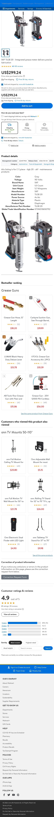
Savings (30, 8)
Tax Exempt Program (10, 750)
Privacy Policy (8, 763)
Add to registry (40, 145)
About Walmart (8, 683)
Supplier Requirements (11, 701)
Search (48, 648)
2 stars (4, 632)
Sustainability (7, 697)
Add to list (14, 145)
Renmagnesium (39, 3)
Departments (10, 8)
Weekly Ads (36, 671)
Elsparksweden (7, 3)
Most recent (15, 642)
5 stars (4, 623)
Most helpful (8, 648)
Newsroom (7, 690)
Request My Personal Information (15, 770)
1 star (5, 634)
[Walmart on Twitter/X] (8, 795)
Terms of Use (7, 759)
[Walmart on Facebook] (4, 795)
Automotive (23, 164)
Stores (5, 713)
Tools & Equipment (35, 164)
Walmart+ (6, 720)
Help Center (42, 667)
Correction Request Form (15, 577)
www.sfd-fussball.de (26, 84)
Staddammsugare (28, 3)
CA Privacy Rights (9, 766)
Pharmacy (6, 736)
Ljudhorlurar (49, 3)
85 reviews (19, 66)
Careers (5, 687)
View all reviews (10, 614)
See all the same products (43, 555)
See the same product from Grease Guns (37, 413)
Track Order (20, 671)
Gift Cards (6, 724)
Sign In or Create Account (20, 667)
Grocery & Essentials (43, 8)
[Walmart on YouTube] (13, 795)
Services (21, 8)
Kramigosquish (17, 3)
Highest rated (31, 642)
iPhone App (7, 782)
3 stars (4, 629)
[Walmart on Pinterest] (18, 795)
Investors (6, 694)
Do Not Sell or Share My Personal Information (19, 773)
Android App (7, 786)
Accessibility (7, 743)
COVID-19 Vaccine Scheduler (14, 732)
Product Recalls (8, 747)
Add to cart (27, 105)
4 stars (4, 626)
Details (20, 141)
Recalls (5, 740)
